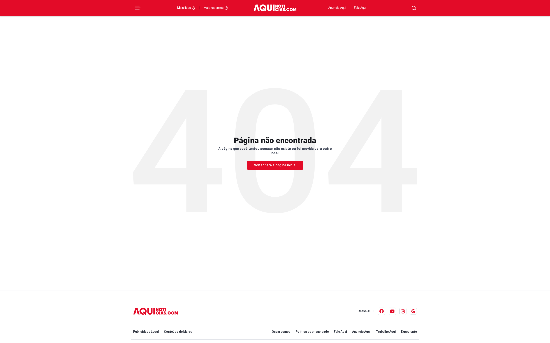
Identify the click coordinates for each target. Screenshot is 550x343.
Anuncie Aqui (337, 7)
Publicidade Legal (146, 331)
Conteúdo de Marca (178, 331)
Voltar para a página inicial (275, 165)
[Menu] (137, 7)
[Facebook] (381, 311)
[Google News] (413, 311)
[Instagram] (402, 311)
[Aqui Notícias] (275, 8)
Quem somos (281, 331)
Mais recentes (214, 7)
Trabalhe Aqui (386, 331)
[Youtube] (392, 311)
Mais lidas (184, 7)
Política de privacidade (312, 331)
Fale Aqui (360, 7)
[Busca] (414, 8)
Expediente (409, 331)
